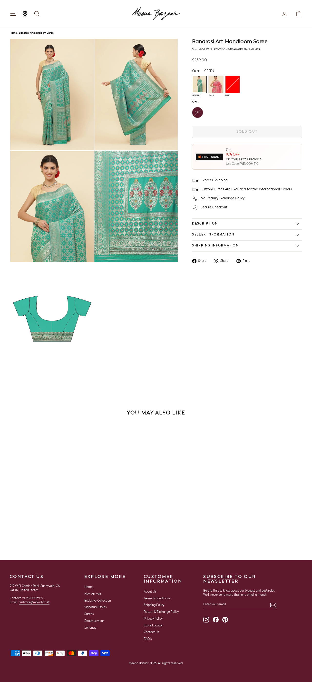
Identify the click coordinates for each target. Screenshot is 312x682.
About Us (150, 591)
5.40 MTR (197, 114)
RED (232, 84)
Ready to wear (94, 621)
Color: (203, 71)
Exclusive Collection (97, 600)
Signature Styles (95, 607)
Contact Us (151, 632)
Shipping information (215, 245)
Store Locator (153, 625)
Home (13, 33)
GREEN (199, 84)
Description (205, 224)
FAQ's (148, 639)
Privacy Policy (153, 618)
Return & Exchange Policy (161, 612)
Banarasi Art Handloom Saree (36, 33)
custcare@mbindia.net (34, 602)
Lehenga (90, 627)
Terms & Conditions (157, 598)
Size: (195, 102)
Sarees (89, 614)
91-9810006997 (32, 598)
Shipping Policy (154, 605)
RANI (216, 84)
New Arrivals (92, 594)
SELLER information (213, 234)
